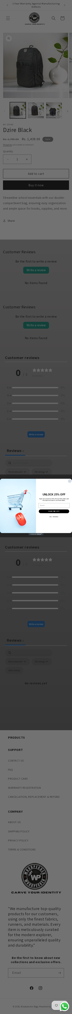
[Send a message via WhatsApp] (64, 1006)
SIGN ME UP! (54, 511)
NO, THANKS (54, 516)
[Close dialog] (69, 481)
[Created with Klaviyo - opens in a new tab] (36, 534)
